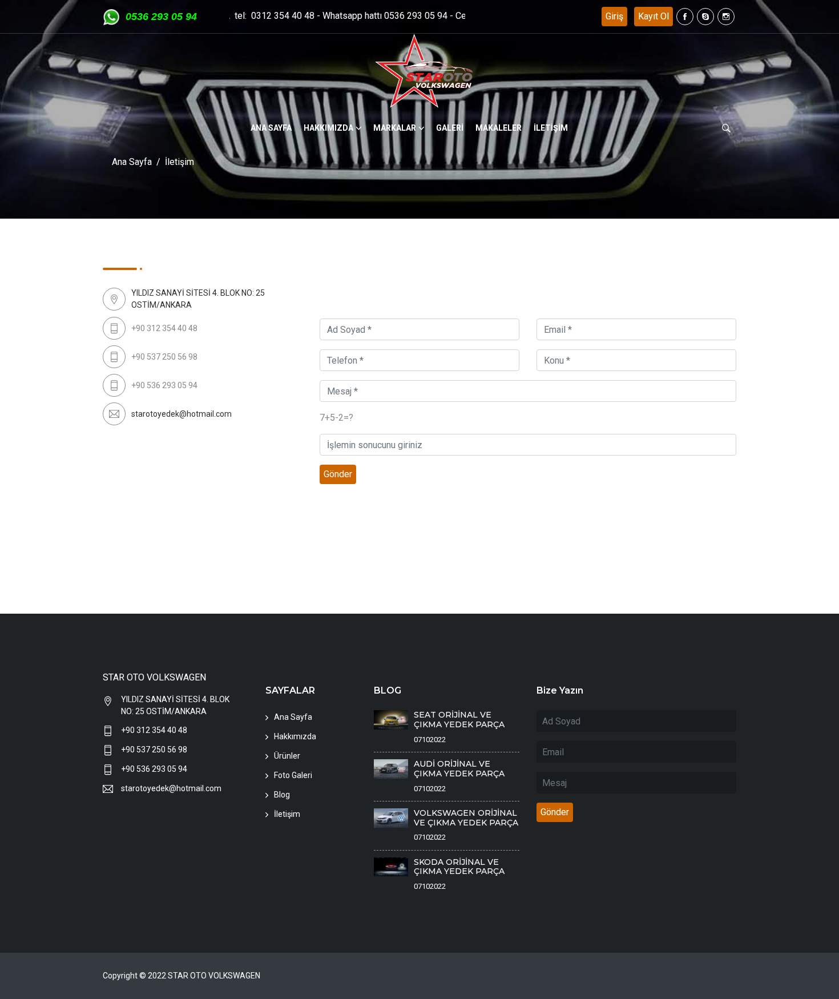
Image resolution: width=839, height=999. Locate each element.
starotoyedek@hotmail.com (181, 413)
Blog (282, 794)
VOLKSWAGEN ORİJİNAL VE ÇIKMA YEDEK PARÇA (466, 818)
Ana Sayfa (132, 161)
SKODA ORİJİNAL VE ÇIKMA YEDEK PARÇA (459, 867)
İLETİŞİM (551, 127)
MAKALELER (498, 127)
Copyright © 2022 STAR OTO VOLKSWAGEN (181, 975)
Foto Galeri (293, 775)
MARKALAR (394, 127)
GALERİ (449, 127)
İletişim (287, 814)
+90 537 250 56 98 (154, 749)
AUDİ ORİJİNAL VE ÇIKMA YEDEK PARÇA (459, 769)
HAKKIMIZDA (328, 127)
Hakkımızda (295, 736)
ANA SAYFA (271, 127)
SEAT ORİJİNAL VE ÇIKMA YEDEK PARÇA (459, 720)
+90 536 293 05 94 (154, 769)
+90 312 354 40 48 (154, 730)
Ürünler (287, 755)
